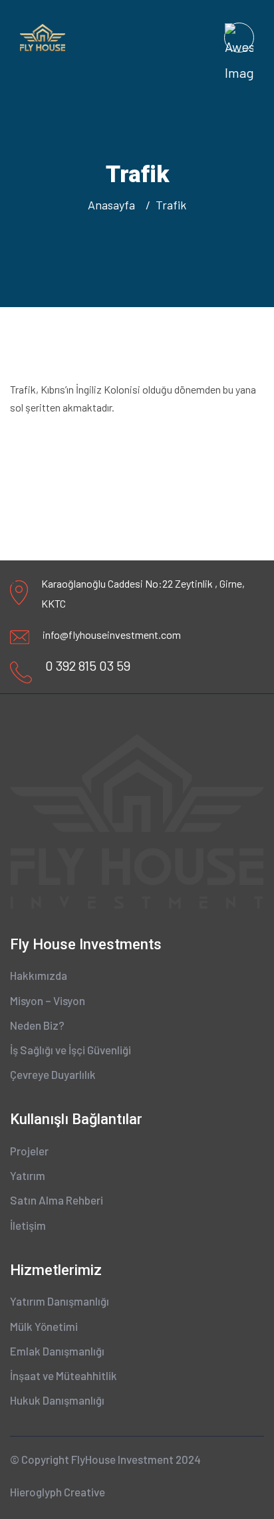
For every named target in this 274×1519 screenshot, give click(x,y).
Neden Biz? (37, 1025)
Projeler (29, 1150)
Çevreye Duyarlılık (53, 1074)
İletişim (28, 1225)
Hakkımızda (38, 975)
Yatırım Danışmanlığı (59, 1301)
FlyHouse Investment (122, 1459)
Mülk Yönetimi (44, 1326)
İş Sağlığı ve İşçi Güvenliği (70, 1049)
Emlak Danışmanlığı (57, 1350)
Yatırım (27, 1175)
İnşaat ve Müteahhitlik (63, 1375)
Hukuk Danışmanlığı (57, 1400)
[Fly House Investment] (42, 36)
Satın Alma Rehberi (56, 1200)
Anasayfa (114, 204)
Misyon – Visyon (47, 1000)
